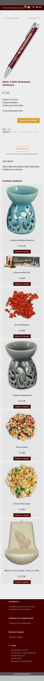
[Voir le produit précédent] (4, 18)
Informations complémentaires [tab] (22, 154)
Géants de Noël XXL (22, 272)
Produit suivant (33, 18)
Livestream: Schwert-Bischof (22, 653)
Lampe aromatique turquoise (22, 240)
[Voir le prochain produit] (40, 18)
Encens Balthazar (22, 325)
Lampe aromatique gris (22, 395)
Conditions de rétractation (20, 609)
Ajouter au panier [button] (22, 252)
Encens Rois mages (22, 504)
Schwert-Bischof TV (18, 650)
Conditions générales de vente (22, 607)
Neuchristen (15, 658)
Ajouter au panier (28, 120)
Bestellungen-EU (13, 7)
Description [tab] (22, 149)
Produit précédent (12, 18)
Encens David (22, 447)
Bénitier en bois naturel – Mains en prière (22, 571)
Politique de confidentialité (20, 623)
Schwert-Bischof (17, 656)
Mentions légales (16, 637)
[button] (38, 25)
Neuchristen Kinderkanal (20, 661)
